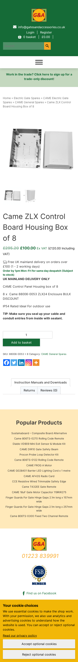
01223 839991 (40, 556)
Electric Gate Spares (27, 98)
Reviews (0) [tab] (49, 390)
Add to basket (21, 342)
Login (30, 32)
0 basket (36, 37)
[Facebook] (6, 362)
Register (46, 32)
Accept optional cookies (39, 644)
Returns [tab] (29, 390)
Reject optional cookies (39, 654)
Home (7, 98)
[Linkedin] (21, 362)
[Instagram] (28, 362)
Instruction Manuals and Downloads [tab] (40, 382)
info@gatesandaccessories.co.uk (41, 27)
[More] (36, 362)
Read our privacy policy (20, 635)
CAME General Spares (29, 102)
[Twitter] (14, 362)
